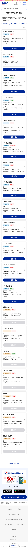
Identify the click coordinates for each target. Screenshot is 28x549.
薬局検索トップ (9, 502)
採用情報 (14, 529)
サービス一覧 (4, 546)
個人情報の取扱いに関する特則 (14, 519)
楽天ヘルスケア (14, 539)
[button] (14, 37)
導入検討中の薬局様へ (23, 3)
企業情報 (9, 509)
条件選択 (6, 23)
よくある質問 (8, 524)
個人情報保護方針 (14, 514)
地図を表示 (15, 545)
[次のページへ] (19, 457)
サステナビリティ (23, 546)
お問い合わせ (19, 524)
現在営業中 (23, 23)
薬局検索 (16, 4)
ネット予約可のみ (14, 23)
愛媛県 (15, 502)
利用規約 (18, 509)
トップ (2, 502)
